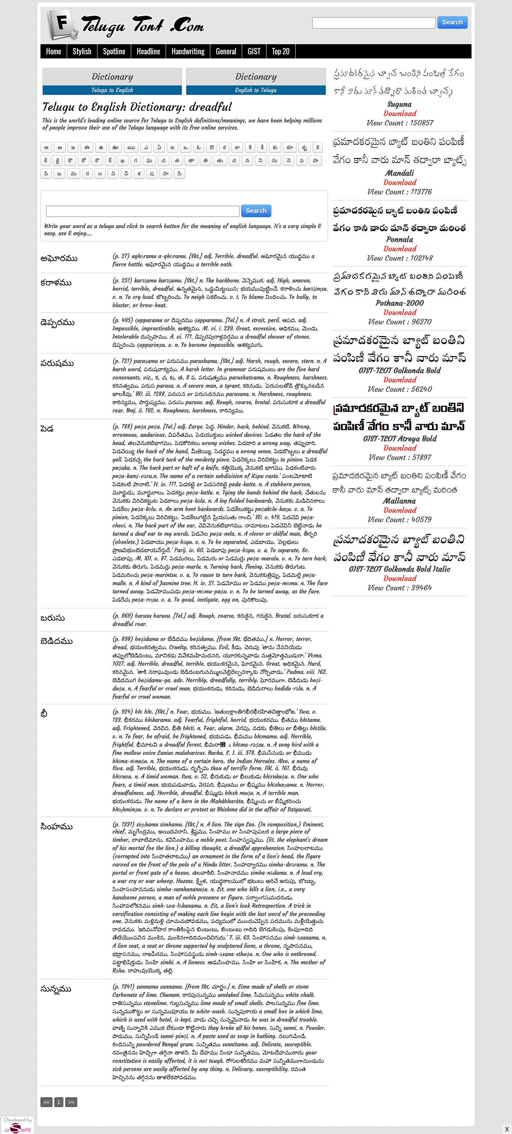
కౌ (97, 160)
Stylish (82, 51)
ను (274, 160)
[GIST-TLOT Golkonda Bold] (400, 363)
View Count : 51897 (399, 448)
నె (288, 160)
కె (317, 147)
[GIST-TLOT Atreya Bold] (400, 431)
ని (260, 160)
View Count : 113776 (399, 182)
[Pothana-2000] (400, 296)
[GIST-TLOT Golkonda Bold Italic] (400, 562)
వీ (126, 173)
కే (45, 160)
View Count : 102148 (400, 249)
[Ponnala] (400, 232)
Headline (148, 51)
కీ (262, 147)
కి (250, 147)
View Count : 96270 (399, 312)
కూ (290, 147)
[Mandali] (400, 166)
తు (220, 160)
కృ (304, 147)
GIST (254, 51)
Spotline (114, 51)
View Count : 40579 (399, 510)
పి (46, 173)
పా (315, 160)
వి (113, 173)
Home (53, 51)
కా (237, 147)
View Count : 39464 (399, 578)
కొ (70, 160)
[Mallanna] (400, 494)
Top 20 (281, 51)
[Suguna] (400, 97)
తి (206, 160)
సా (165, 173)
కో (84, 160)
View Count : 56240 (399, 380)
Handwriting (188, 51)
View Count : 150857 (400, 113)
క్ (110, 160)
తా (191, 160)
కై (57, 160)
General (226, 51)
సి (179, 173)
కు (275, 147)
